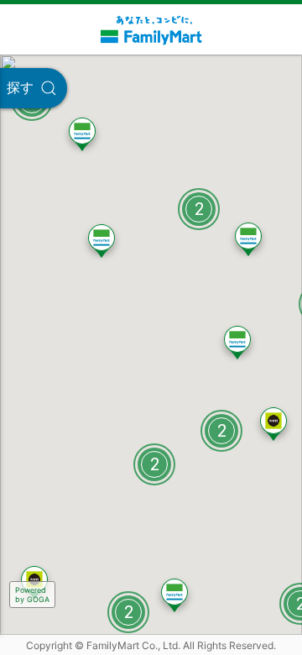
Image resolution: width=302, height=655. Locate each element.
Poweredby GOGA (32, 594)
